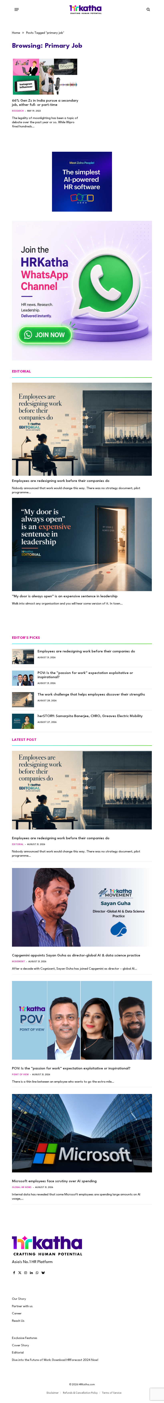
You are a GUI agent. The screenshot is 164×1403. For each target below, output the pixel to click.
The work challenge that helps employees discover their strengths (91, 694)
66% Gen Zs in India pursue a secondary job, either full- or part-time (45, 103)
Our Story (19, 1299)
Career (17, 1313)
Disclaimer (53, 1393)
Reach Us (18, 1321)
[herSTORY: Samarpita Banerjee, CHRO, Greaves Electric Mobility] (23, 721)
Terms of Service (111, 1393)
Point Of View (20, 1075)
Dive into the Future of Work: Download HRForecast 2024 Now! (55, 1360)
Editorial (18, 844)
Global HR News (22, 1187)
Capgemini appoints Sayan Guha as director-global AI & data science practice (76, 955)
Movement (18, 962)
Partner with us (22, 1306)
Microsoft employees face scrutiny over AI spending (54, 1181)
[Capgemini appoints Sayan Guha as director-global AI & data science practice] (82, 907)
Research (18, 111)
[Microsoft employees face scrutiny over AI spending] (82, 1133)
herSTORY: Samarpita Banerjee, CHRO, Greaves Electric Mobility (90, 716)
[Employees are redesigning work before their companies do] (82, 429)
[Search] (148, 9)
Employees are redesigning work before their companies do (60, 481)
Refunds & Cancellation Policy (80, 1393)
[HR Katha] (86, 9)
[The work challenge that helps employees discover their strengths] (23, 699)
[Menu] (17, 9)
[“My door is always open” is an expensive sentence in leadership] (82, 544)
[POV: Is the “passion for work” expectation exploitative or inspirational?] (23, 678)
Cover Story (20, 1345)
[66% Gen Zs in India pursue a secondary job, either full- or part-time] (45, 76)
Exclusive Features (24, 1338)
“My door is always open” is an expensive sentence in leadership (65, 596)
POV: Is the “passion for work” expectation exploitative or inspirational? (85, 675)
